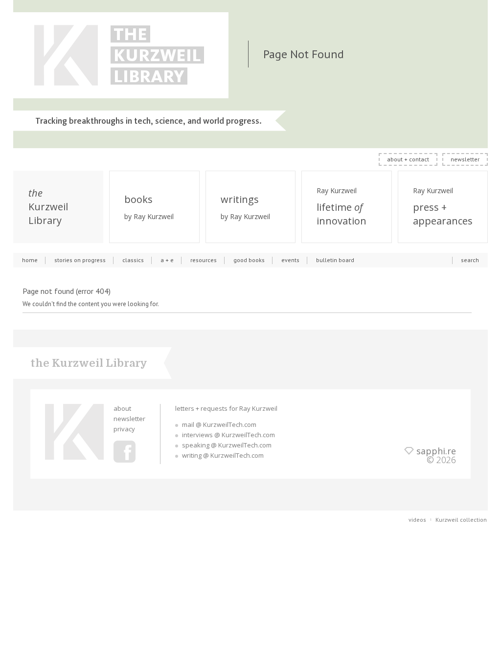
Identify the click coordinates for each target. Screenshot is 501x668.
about (122, 408)
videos (417, 519)
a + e (167, 260)
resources (203, 260)
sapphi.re (436, 450)
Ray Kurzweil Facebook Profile (125, 452)
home (30, 260)
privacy (124, 428)
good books (249, 260)
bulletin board (335, 260)
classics (133, 260)
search (470, 260)
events (290, 260)
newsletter (465, 159)
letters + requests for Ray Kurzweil (226, 408)
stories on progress (80, 260)
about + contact (408, 159)
